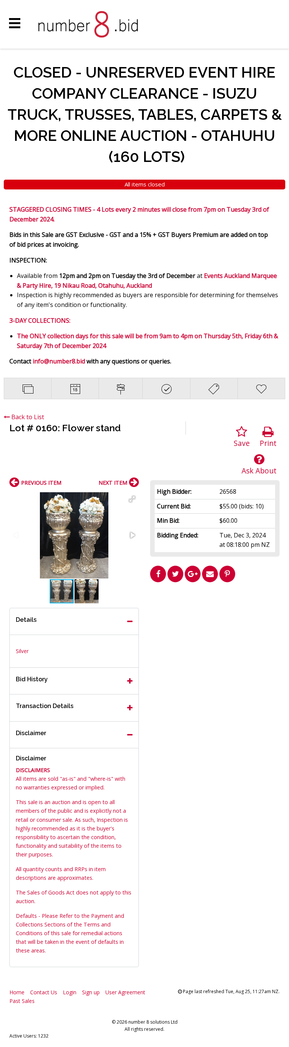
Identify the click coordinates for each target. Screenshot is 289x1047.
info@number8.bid (59, 361)
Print (268, 443)
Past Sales (22, 1000)
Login (69, 992)
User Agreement (125, 992)
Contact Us (43, 992)
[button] (132, 499)
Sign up (91, 992)
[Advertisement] (214, 638)
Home (16, 992)
